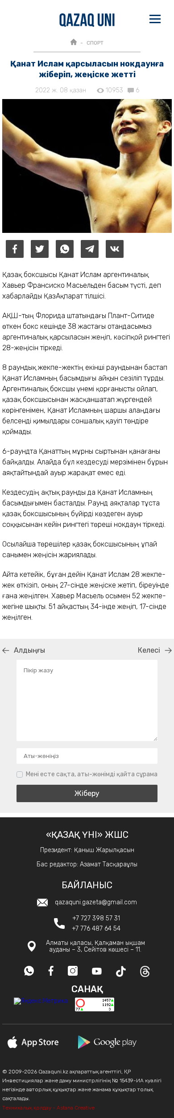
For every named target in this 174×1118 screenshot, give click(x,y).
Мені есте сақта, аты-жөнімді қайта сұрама (91, 774)
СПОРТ (95, 43)
